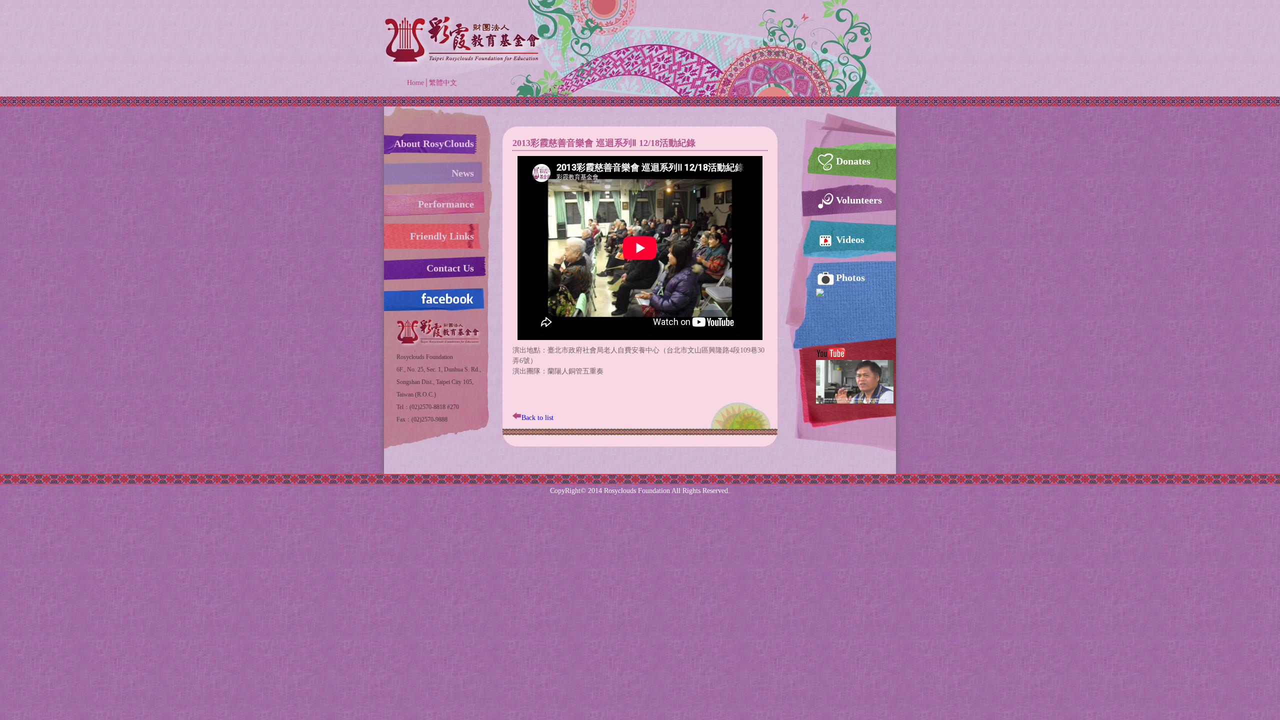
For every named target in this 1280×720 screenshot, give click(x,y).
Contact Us (450, 268)
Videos (850, 239)
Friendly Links (442, 236)
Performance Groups (446, 207)
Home (415, 82)
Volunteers (859, 200)
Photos (850, 277)
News (463, 173)
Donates (853, 161)
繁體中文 (443, 82)
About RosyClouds (434, 143)
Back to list (538, 418)
